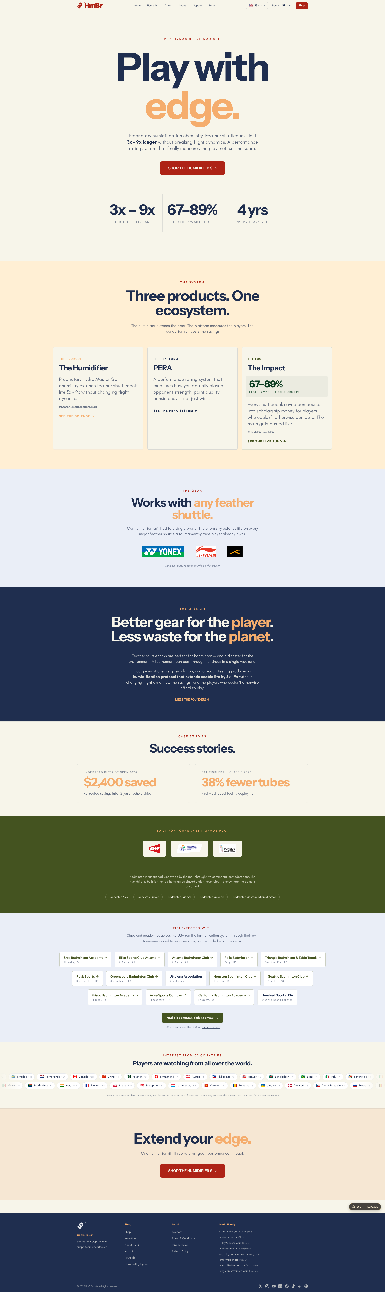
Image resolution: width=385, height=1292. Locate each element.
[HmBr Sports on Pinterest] (306, 1286)
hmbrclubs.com (211, 1027)
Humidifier (153, 5)
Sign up (287, 5)
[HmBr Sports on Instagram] (267, 1286)
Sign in (275, 5)
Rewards (130, 1257)
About (138, 5)
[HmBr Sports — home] (90, 5)
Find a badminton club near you (192, 1018)
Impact (183, 5)
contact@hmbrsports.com (92, 1241)
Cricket (169, 5)
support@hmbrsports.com (92, 1247)
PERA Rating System (137, 1264)
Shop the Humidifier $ (192, 168)
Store (211, 5)
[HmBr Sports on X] (260, 1286)
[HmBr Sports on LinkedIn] (280, 1286)
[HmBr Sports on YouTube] (274, 1286)
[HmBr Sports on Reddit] (300, 1286)
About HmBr (132, 1245)
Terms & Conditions (183, 1238)
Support (198, 5)
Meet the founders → (192, 699)
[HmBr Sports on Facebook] (287, 1286)
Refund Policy (180, 1251)
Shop (301, 5)
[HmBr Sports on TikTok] (293, 1286)
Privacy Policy (180, 1245)
